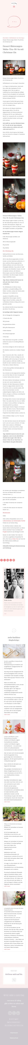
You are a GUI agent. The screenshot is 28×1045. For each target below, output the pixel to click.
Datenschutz (14, 1038)
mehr (5, 613)
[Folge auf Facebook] (10, 1013)
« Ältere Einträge (7, 954)
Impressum (14, 1033)
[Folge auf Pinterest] (18, 1013)
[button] (1, 560)
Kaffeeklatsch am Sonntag (16, 38)
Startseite (5, 38)
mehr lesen (7, 714)
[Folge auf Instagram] (14, 1013)
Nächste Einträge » (20, 954)
